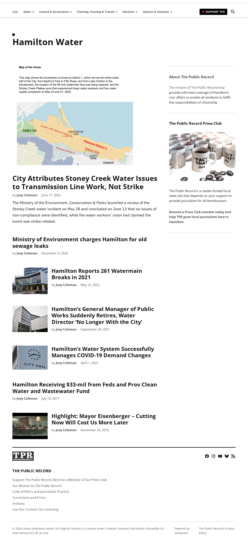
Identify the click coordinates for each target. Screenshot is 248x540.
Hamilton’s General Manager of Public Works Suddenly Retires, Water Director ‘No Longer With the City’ (103, 315)
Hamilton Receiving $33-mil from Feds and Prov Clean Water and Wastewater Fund (84, 388)
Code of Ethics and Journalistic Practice (40, 491)
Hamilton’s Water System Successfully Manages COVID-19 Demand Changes (103, 352)
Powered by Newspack (182, 531)
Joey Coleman (27, 195)
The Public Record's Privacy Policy (216, 531)
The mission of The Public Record (193, 87)
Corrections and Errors (29, 497)
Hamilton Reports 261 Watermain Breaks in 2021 (97, 274)
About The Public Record (191, 76)
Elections (128, 12)
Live (15, 12)
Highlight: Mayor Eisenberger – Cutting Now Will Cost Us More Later (104, 419)
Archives (18, 503)
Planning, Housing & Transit (95, 12)
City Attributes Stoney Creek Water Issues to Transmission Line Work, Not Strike (84, 182)
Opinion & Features (156, 12)
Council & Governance (54, 12)
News (27, 12)
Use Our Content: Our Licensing (35, 509)
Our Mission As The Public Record (36, 486)
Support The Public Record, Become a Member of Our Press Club (59, 480)
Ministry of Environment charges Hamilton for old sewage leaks (79, 242)
